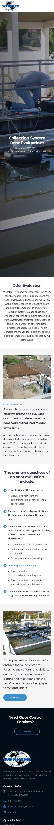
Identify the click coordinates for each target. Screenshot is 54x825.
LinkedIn (12, 812)
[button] (50, 5)
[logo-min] (10, 6)
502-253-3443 (15, 800)
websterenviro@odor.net (21, 806)
